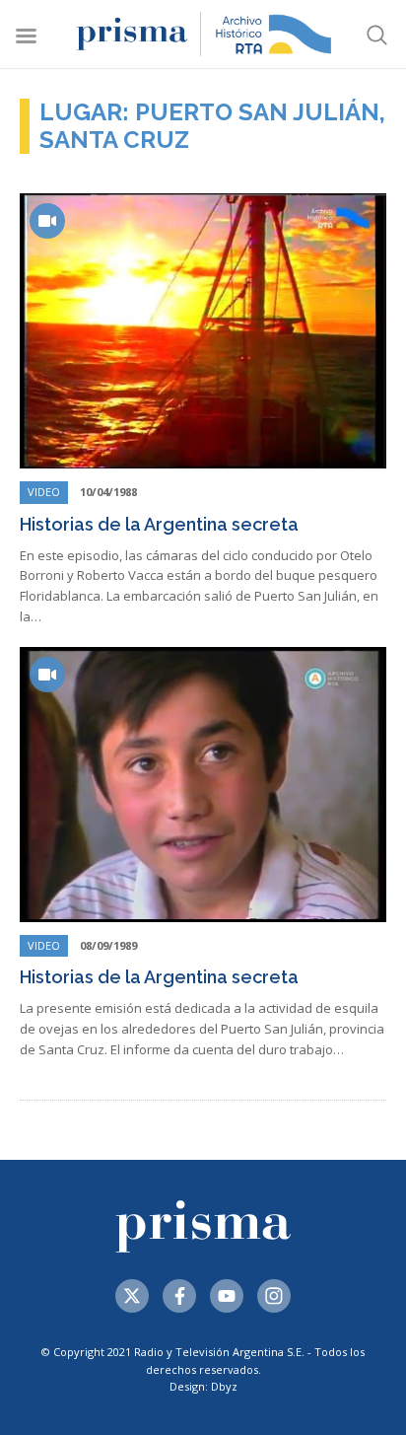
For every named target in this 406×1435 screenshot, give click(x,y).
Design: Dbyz (203, 1386)
